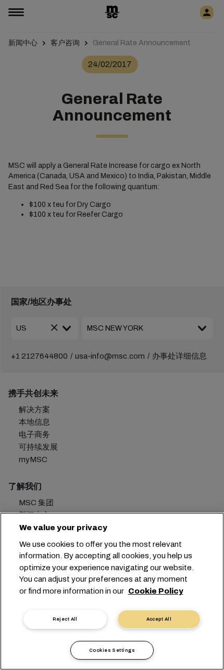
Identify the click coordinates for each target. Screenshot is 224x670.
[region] (112, 591)
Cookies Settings (112, 650)
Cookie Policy (155, 591)
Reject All (65, 619)
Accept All (159, 619)
